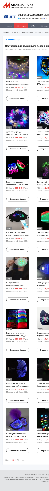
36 (18, 460)
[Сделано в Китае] (18, 5)
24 (13, 460)
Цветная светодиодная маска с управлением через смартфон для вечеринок (17, 235)
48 (23, 460)
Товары (22, 26)
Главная (8, 26)
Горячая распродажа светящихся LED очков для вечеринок (17, 184)
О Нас (33, 26)
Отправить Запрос (18, 98)
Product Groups (13, 39)
